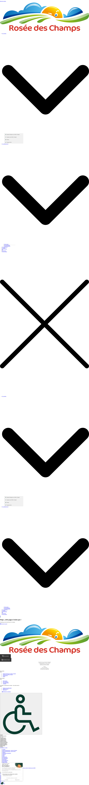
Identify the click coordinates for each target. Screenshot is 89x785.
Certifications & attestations (6, 753)
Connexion (4, 754)
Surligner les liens (3, 740)
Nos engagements (5, 757)
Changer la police (3, 738)
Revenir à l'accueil (4, 623)
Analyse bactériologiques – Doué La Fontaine (9, 750)
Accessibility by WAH (3, 747)
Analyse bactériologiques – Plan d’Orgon (9, 751)
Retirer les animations (3, 744)
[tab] (13, 134)
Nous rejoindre (4, 761)
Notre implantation (5, 760)
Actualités (4, 683)
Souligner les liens (3, 739)
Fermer (1, 746)
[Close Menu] (44, 394)
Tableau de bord (4, 762)
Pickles (4, 676)
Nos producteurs (4, 758)
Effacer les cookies (3, 741)
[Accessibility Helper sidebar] (21, 714)
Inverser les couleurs (3, 743)
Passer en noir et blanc (3, 742)
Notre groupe (4, 759)
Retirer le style (2, 745)
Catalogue (3, 752)
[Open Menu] (0, 616)
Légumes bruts (4, 756)
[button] (44, 679)
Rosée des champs (3, 1)
